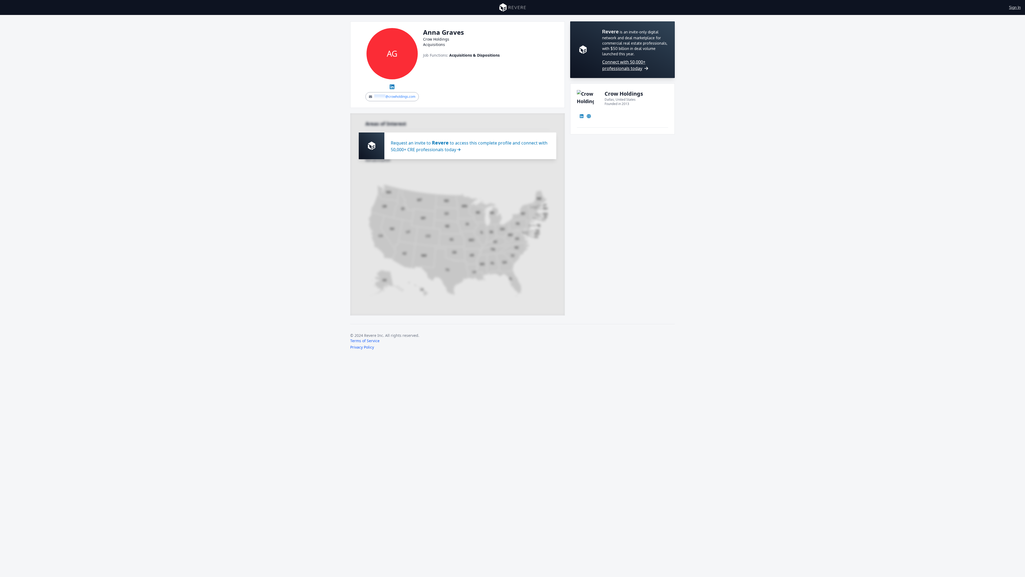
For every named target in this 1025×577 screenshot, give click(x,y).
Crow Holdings (624, 93)
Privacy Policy (362, 347)
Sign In (1015, 7)
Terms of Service (365, 340)
